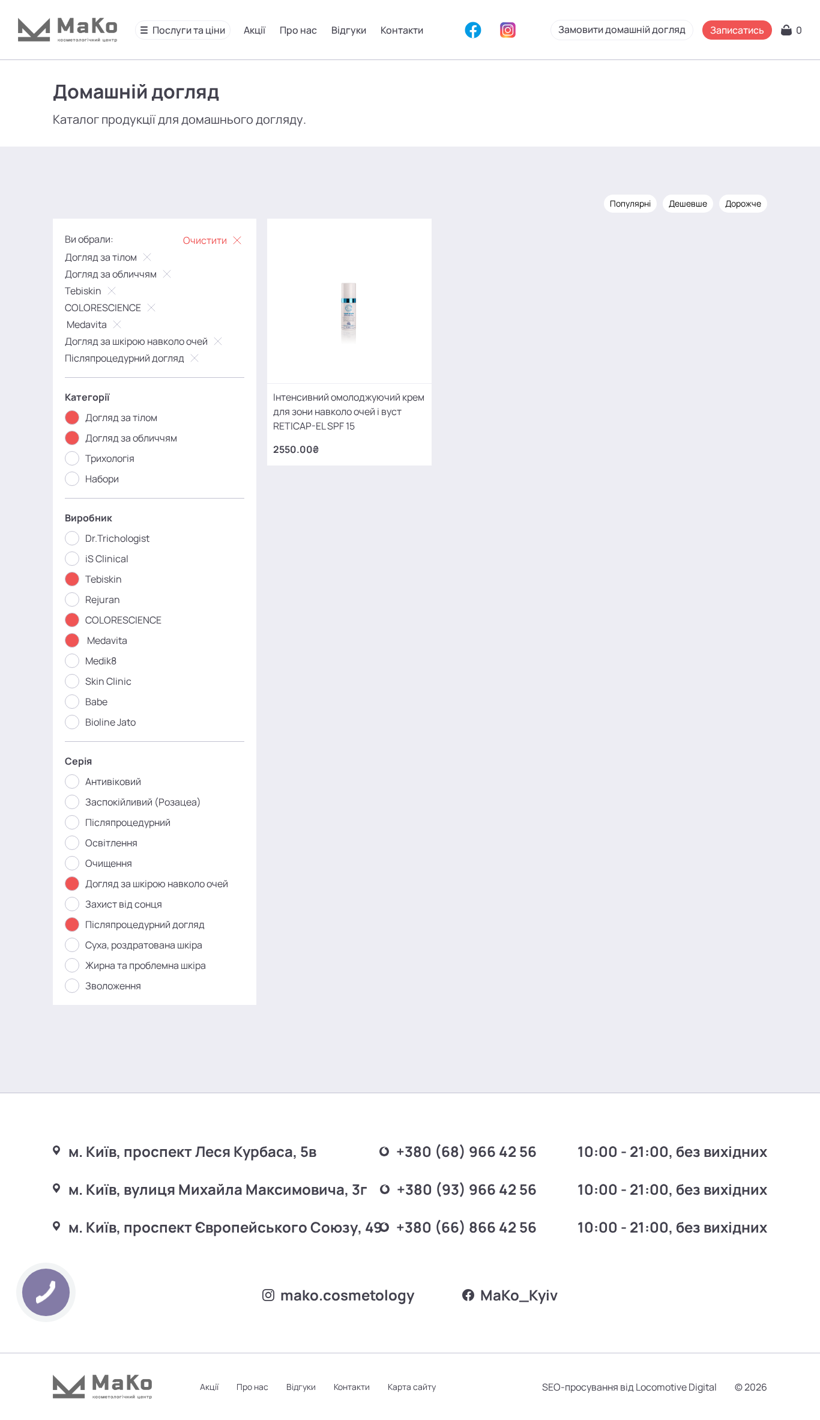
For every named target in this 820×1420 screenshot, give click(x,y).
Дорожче (743, 203)
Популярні (630, 203)
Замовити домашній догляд (622, 29)
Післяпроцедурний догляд (124, 358)
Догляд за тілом (101, 257)
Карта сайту (412, 1386)
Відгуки (348, 30)
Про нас (298, 30)
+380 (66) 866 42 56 (466, 1227)
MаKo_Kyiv (519, 1295)
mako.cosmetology (347, 1295)
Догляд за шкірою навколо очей (136, 341)
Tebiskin (83, 290)
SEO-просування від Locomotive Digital (629, 1387)
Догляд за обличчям (111, 274)
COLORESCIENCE (103, 307)
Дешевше (688, 203)
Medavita (86, 324)
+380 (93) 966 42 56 (467, 1189)
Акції (254, 30)
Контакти (402, 30)
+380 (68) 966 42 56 (466, 1151)
